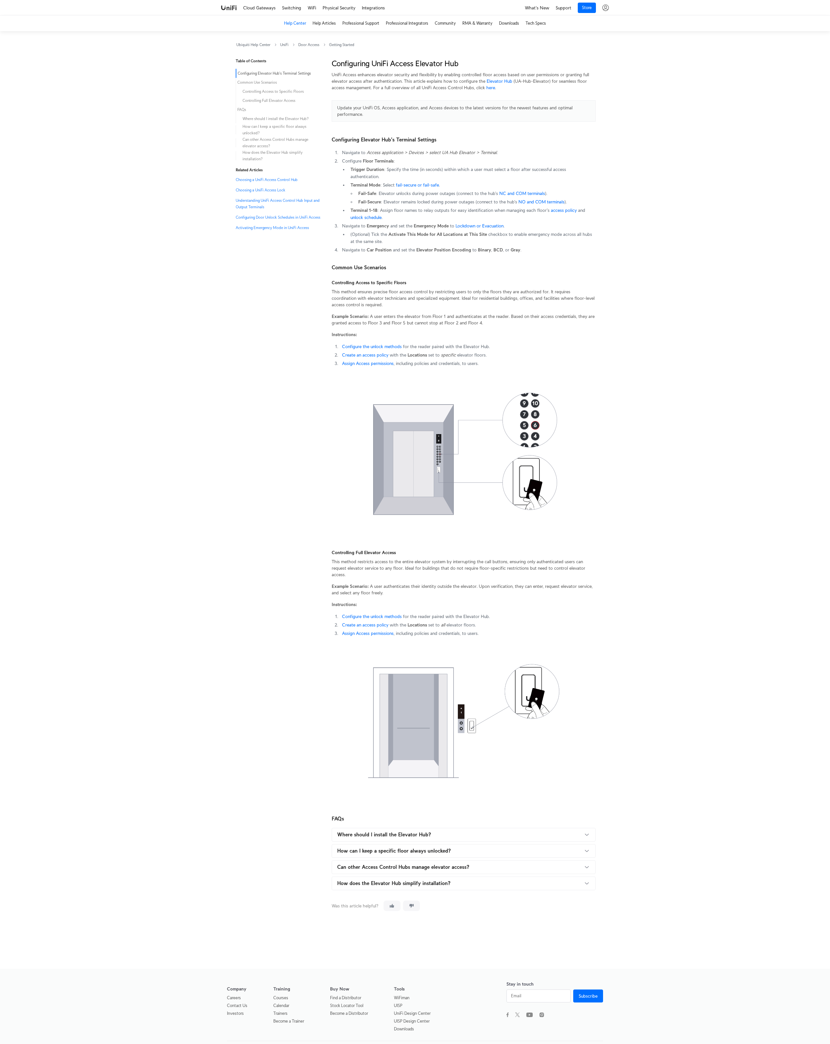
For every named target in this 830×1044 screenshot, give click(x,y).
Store (587, 7)
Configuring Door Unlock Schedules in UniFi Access (278, 217)
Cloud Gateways (259, 7)
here (490, 87)
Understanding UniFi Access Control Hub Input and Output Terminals (278, 203)
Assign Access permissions (368, 363)
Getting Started (341, 44)
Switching (291, 7)
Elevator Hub (499, 81)
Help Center (295, 23)
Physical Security (339, 7)
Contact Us (237, 1005)
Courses (280, 997)
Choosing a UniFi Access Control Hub (267, 179)
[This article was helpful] (392, 906)
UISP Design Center (412, 1021)
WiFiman (401, 997)
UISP (398, 1005)
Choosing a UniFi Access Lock (260, 190)
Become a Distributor (349, 1013)
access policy (564, 210)
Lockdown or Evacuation (480, 225)
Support (563, 7)
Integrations (373, 7)
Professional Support (360, 23)
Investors (235, 1013)
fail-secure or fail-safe (417, 185)
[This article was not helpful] (411, 906)
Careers (234, 997)
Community (445, 23)
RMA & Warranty (477, 23)
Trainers (280, 1013)
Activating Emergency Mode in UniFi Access (272, 227)
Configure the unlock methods (372, 346)
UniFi (284, 44)
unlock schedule (366, 217)
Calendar (281, 1005)
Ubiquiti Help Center (253, 44)
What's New (537, 7)
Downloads (509, 23)
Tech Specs (536, 23)
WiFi (312, 7)
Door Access (308, 44)
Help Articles (324, 23)
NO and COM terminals (541, 201)
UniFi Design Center (412, 1013)
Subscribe (588, 996)
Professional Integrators (407, 23)
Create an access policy (365, 355)
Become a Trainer (288, 1021)
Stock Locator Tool (346, 1005)
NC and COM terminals (522, 193)
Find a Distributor (345, 997)
